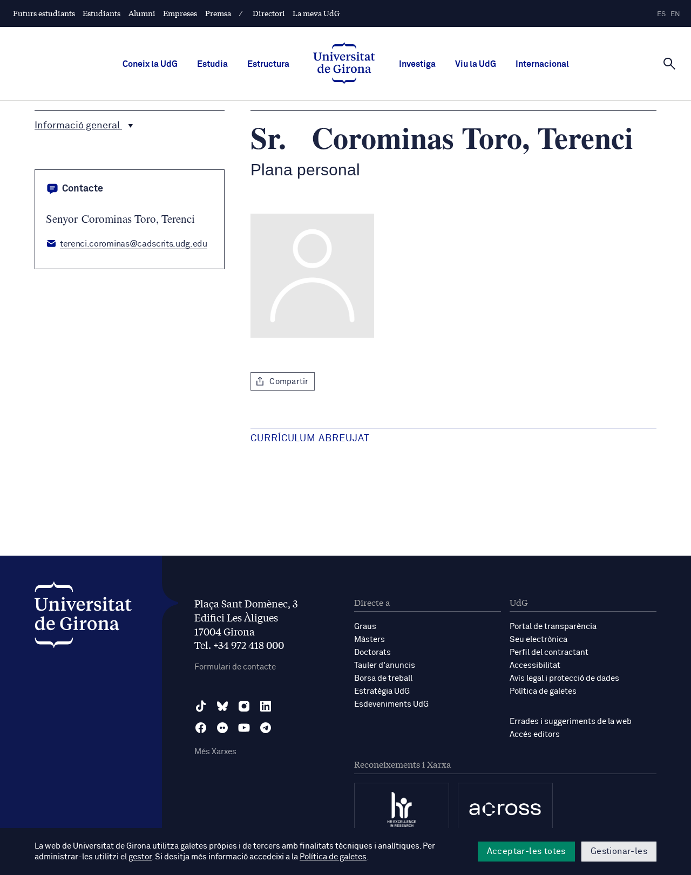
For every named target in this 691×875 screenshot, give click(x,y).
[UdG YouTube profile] (244, 727)
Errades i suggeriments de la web (571, 721)
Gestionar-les (619, 851)
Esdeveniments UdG (391, 704)
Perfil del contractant (549, 652)
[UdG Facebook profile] (200, 727)
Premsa (218, 13)
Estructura (268, 64)
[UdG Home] (344, 64)
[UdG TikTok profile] (200, 706)
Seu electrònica (538, 639)
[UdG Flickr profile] (222, 727)
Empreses (180, 13)
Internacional (542, 64)
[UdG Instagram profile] (244, 706)
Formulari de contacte (235, 667)
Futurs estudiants (44, 13)
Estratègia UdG (382, 691)
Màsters (369, 639)
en (675, 14)
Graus (365, 627)
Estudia (212, 64)
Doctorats (372, 652)
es (661, 14)
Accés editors (535, 734)
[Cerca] (669, 63)
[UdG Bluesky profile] (222, 706)
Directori (269, 13)
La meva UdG (316, 13)
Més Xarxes (215, 752)
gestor (140, 857)
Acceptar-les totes (526, 851)
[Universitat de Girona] (83, 617)
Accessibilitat (535, 665)
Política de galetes (543, 691)
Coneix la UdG (150, 64)
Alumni (141, 13)
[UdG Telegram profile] (265, 727)
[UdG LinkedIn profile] (265, 706)
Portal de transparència (553, 627)
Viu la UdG (475, 64)
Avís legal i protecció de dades (564, 678)
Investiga (417, 64)
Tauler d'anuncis (384, 665)
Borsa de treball (383, 678)
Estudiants (101, 13)
